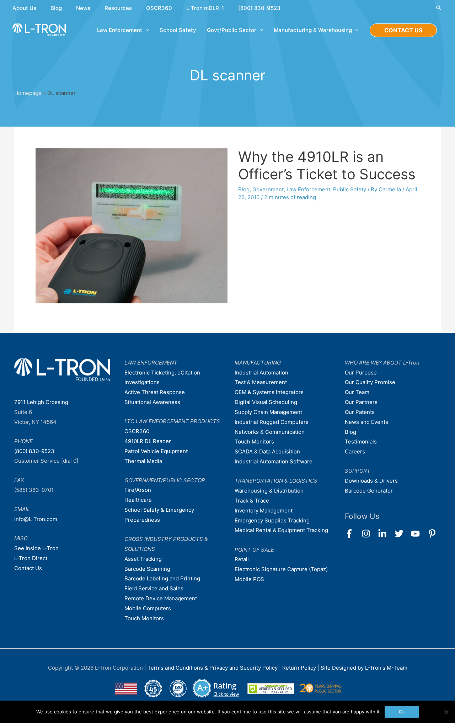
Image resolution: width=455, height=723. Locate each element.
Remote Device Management (160, 598)
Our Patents (360, 412)
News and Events (366, 422)
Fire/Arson (137, 490)
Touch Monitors (144, 618)
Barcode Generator (369, 490)
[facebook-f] (352, 533)
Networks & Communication (270, 432)
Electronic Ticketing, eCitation (162, 372)
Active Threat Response (154, 392)
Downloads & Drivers (371, 480)
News (83, 8)
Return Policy (299, 667)
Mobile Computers (147, 608)
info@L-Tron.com (35, 519)
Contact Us (28, 568)
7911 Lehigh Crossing (41, 402)
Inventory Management (264, 510)
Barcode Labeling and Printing (162, 578)
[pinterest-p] (433, 533)
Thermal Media (143, 461)
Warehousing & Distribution (269, 490)
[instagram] (369, 533)
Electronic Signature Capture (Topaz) (281, 569)
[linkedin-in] (385, 533)
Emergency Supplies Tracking (272, 520)
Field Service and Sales (153, 588)
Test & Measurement (261, 382)
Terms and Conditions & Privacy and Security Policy (213, 667)
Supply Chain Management (268, 412)
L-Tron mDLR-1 (205, 8)
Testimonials (361, 441)
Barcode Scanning (147, 568)
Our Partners (361, 402)
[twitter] (402, 533)
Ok (402, 711)
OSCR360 (159, 8)
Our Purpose (361, 372)
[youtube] (418, 533)
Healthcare (138, 499)
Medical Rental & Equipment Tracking (281, 530)
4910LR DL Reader (147, 441)
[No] (446, 712)
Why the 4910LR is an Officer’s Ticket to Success (327, 165)
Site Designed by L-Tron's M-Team (364, 667)
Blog (56, 8)
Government (268, 189)
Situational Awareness (152, 402)
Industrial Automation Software (273, 461)
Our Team (357, 392)
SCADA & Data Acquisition (267, 451)
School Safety (178, 30)
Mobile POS (249, 579)
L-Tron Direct (30, 558)
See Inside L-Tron (36, 548)
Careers (355, 451)
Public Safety (349, 189)
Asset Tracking (143, 558)
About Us (24, 8)
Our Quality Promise (370, 382)
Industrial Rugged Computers (272, 422)
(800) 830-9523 (259, 8)
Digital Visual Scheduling (266, 402)
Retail (242, 559)
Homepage (28, 93)
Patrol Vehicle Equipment (156, 451)
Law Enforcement (308, 189)
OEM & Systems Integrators (269, 392)
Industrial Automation (261, 372)
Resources (118, 8)
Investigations (142, 382)
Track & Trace (252, 500)
